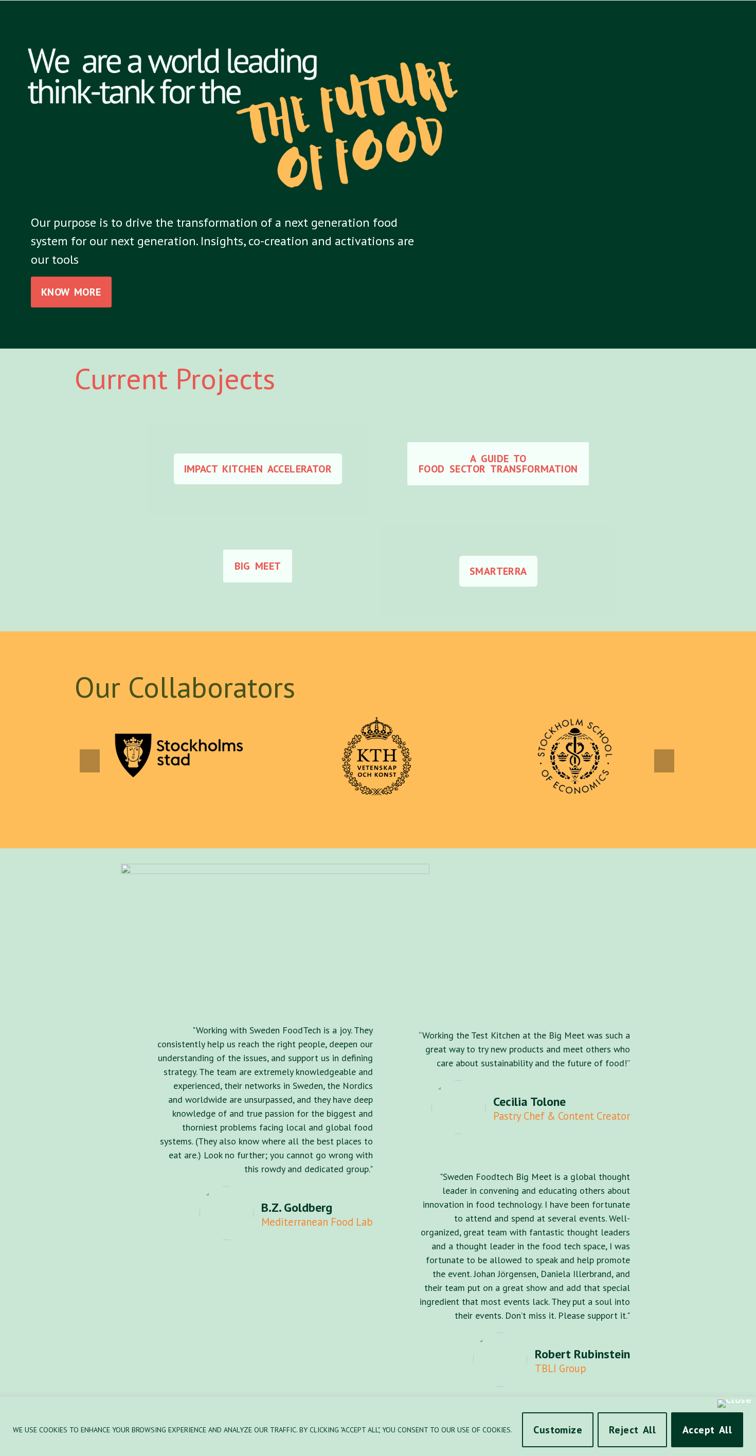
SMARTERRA (498, 571)
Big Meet (258, 566)
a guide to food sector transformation (498, 464)
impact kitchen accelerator (258, 469)
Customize (557, 1429)
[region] (378, 1426)
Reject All (632, 1429)
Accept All (707, 1429)
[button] (90, 761)
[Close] (734, 1403)
